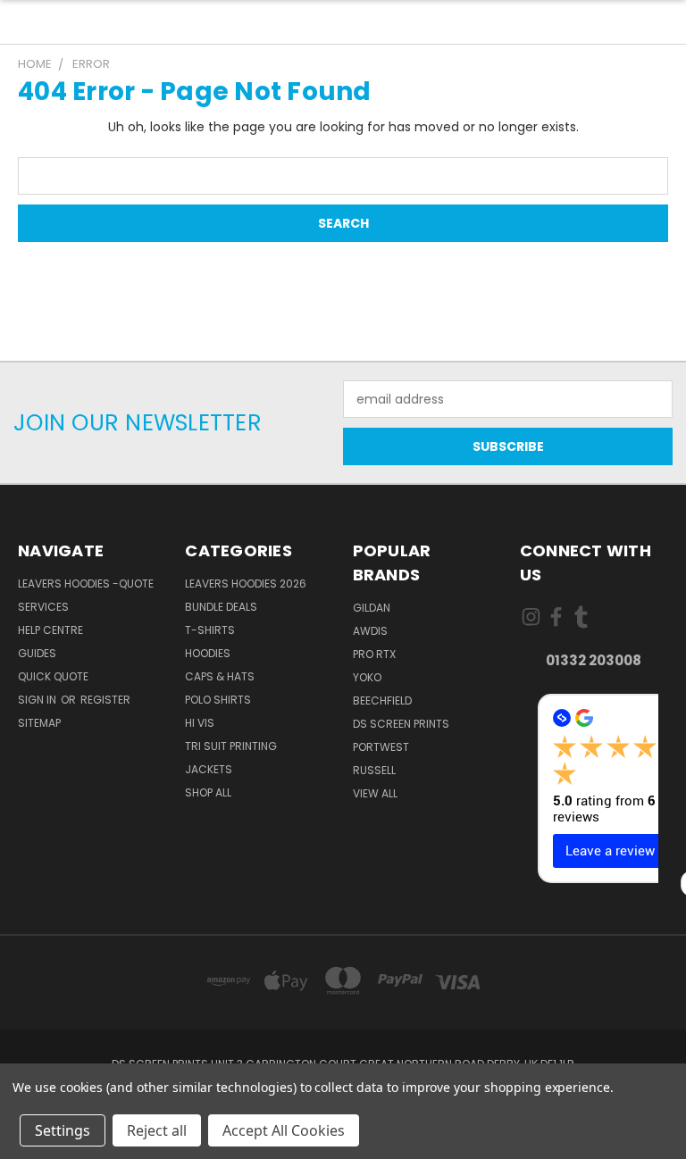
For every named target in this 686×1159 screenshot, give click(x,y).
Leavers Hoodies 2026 (245, 583)
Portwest (381, 747)
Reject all (157, 1130)
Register (105, 699)
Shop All (208, 792)
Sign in (38, 699)
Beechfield (382, 700)
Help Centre (50, 630)
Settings (62, 1130)
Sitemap (39, 722)
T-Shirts (210, 630)
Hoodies (207, 653)
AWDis (370, 630)
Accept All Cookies (283, 1130)
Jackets (208, 769)
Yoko (367, 677)
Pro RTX (374, 654)
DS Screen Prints (401, 723)
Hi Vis (199, 722)
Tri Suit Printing (231, 746)
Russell (374, 770)
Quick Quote (53, 676)
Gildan (371, 607)
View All (375, 793)
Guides (37, 653)
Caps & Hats (220, 676)
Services (43, 606)
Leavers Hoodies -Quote (86, 583)
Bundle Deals (221, 606)
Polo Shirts (218, 699)
